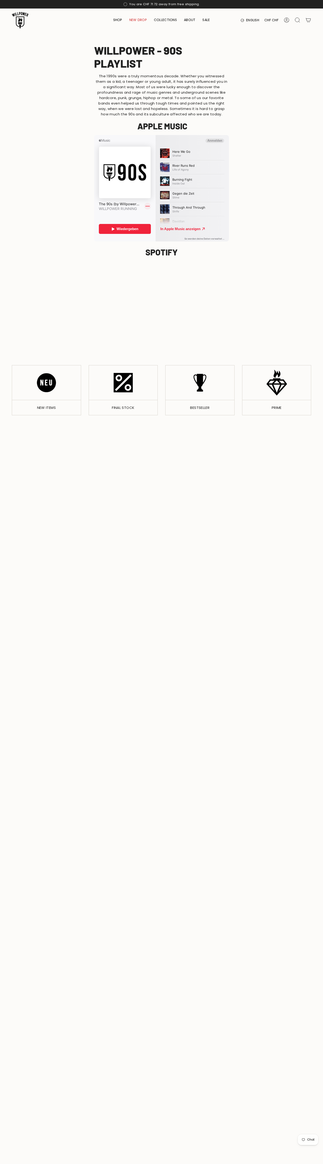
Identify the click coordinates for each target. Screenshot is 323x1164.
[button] (118, 20)
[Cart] (308, 20)
